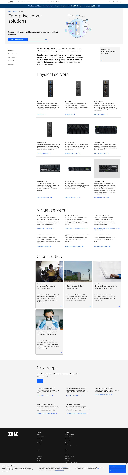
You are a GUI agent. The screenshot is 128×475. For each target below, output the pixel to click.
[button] (117, 2)
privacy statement (59, 470)
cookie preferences (63, 467)
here (98, 468)
